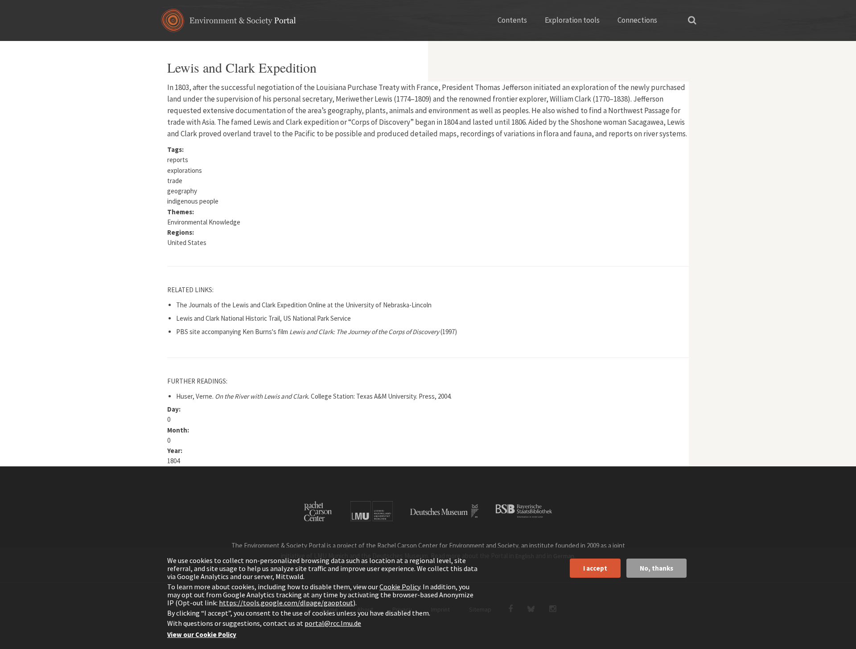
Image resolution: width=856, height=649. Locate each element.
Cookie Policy (399, 586)
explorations (184, 170)
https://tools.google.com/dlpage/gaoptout (286, 602)
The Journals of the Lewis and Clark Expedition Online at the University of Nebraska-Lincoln (304, 305)
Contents (512, 20)
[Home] (228, 23)
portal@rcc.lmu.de (333, 623)
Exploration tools (572, 20)
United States (186, 242)
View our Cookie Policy (201, 634)
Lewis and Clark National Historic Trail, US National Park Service (263, 318)
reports (177, 159)
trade (174, 180)
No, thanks (656, 568)
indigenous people (192, 201)
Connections (637, 20)
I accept (595, 568)
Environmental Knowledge (203, 222)
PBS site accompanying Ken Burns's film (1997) (316, 331)
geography (182, 191)
